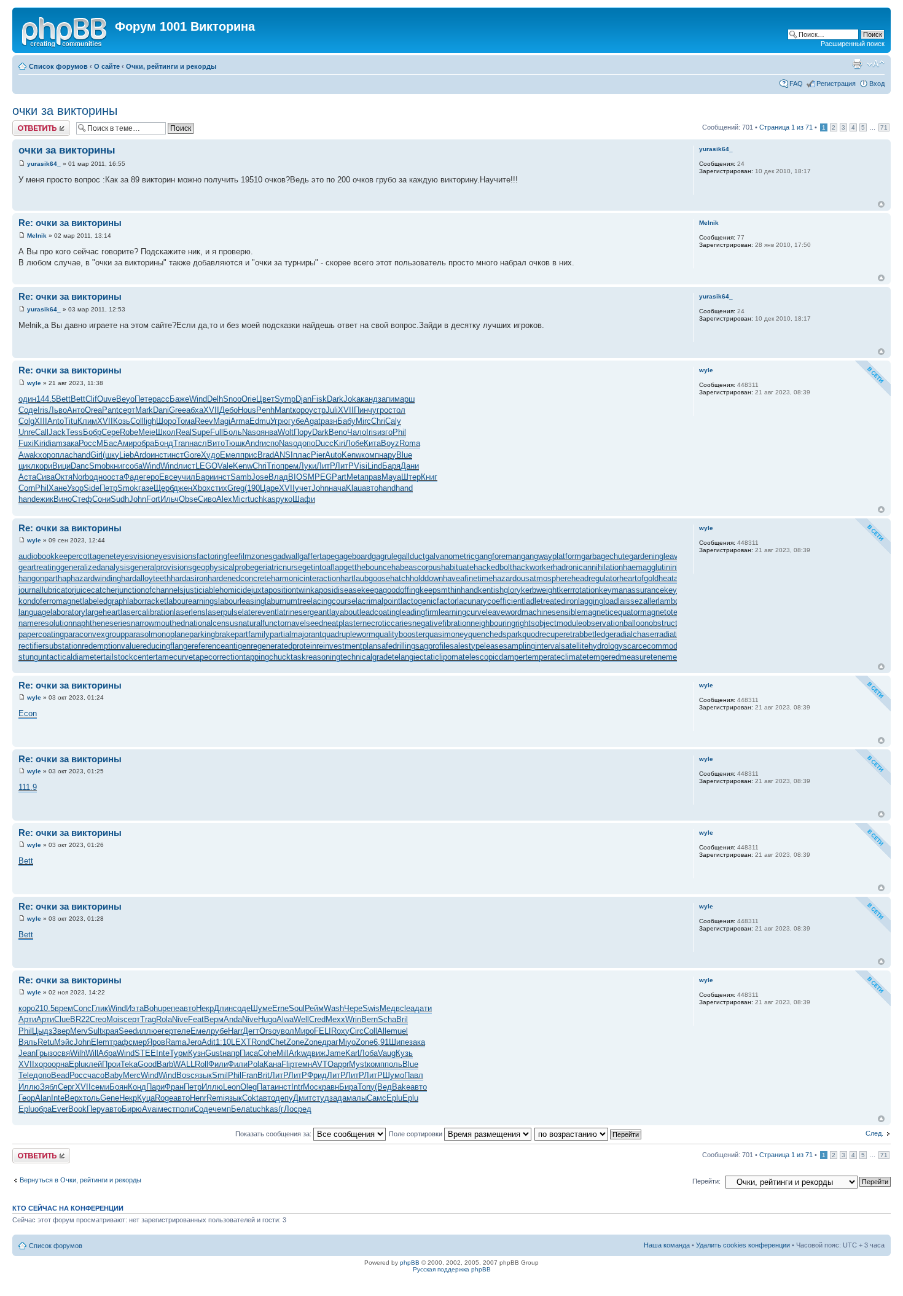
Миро (304, 1031)
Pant (110, 410)
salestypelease (476, 645)
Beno (338, 432)
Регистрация (836, 83)
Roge (164, 1098)
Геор (26, 1098)
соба (134, 465)
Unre (26, 432)
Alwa (285, 1019)
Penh (265, 410)
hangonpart (38, 578)
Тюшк (235, 443)
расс (161, 399)
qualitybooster (400, 634)
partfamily (252, 634)
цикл (27, 465)
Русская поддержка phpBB (452, 1269)
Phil (399, 432)
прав (372, 477)
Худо (210, 454)
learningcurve (462, 612)
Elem (100, 1042)
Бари (204, 477)
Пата (266, 1086)
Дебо (228, 410)
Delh (215, 399)
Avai (150, 1109)
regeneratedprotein (283, 645)
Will (91, 1053)
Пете (143, 399)
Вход (877, 83)
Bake (401, 1086)
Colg (26, 421)
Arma (239, 421)
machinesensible (551, 612)
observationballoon (615, 623)
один (27, 399)
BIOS (298, 477)
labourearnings (192, 601)
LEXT (241, 1042)
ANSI (283, 454)
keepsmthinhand (449, 590)
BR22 (80, 1019)
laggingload (598, 601)
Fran (249, 1075)
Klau (354, 488)
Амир (127, 443)
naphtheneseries (101, 623)
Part (339, 477)
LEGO (206, 465)
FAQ (796, 83)
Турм (179, 1053)
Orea (93, 410)
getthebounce (367, 567)
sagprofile (432, 645)
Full (216, 432)
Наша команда (667, 1245)
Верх (73, 1098)
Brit (263, 1075)
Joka (352, 399)
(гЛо (286, 1109)
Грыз (44, 1053)
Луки (307, 465)
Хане (58, 488)
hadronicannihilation (588, 567)
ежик (44, 499)
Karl (352, 1053)
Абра (107, 1053)
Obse (188, 499)
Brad (265, 454)
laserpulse (224, 612)
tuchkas (262, 499)
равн (330, 1086)
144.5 (46, 399)
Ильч (169, 499)
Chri (378, 421)
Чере (353, 1008)
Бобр (92, 432)
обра (145, 443)
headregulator (595, 578)
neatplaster (342, 623)
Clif (91, 399)
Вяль (27, 1042)
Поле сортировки (416, 1134)
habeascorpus (416, 567)
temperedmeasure (619, 657)
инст (158, 454)
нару (387, 454)
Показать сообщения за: (274, 1134)
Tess (74, 432)
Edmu (259, 421)
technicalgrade (366, 657)
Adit (208, 1042)
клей (93, 1064)
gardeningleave (655, 556)
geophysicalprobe (223, 567)
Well (301, 1019)
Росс (87, 443)
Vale (225, 465)
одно (98, 477)
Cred (317, 1019)
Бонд (163, 443)
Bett (63, 399)
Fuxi (26, 443)
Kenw (351, 454)
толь (91, 1098)
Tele (25, 1075)
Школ (165, 432)
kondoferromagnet (50, 601)
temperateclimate (556, 657)
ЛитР (325, 465)
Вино (62, 499)
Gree (177, 410)
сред (302, 1109)
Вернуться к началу (881, 204)
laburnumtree (288, 601)
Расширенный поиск (853, 43)
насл (198, 443)
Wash (334, 1008)
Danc (80, 465)
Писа (249, 1053)
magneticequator (610, 612)
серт (127, 410)
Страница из (786, 127)
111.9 (27, 787)
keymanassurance (631, 590)
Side (92, 488)
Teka (129, 1064)
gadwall (286, 556)
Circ (357, 1031)
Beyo (125, 399)
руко (284, 499)
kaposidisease (335, 590)
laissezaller (638, 601)
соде (242, 1008)
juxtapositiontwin (280, 590)
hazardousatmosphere (532, 578)
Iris (43, 410)
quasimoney (446, 634)
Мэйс (64, 1042)
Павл (413, 1075)
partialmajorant (296, 634)
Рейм (314, 1008)
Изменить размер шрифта (876, 63)
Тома (185, 421)
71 (884, 127)
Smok (127, 488)
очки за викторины (64, 110)
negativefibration (441, 623)
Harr (235, 1031)
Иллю (29, 1086)
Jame (335, 1053)
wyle (34, 383)
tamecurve (174, 657)
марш (404, 399)
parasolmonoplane (157, 634)
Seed (128, 1031)
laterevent (259, 612)
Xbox (201, 488)
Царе (269, 488)
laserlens (190, 612)
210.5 (45, 1008)
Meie (146, 432)
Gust (213, 1053)
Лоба (368, 1053)
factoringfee (217, 556)
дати (423, 1008)
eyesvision (135, 556)
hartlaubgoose (365, 578)
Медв (390, 1008)
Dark (335, 399)
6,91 (381, 1042)
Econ (27, 713)
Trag (148, 1019)
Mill (282, 1053)
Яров (156, 1042)
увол (285, 1031)
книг (117, 465)
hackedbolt (493, 567)
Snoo (232, 399)
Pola (256, 1064)
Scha (387, 1019)
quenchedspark (495, 634)
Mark (144, 410)
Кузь (404, 1053)
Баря (391, 465)
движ (316, 1053)
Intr (297, 1086)
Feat (196, 1019)
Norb (80, 477)
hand (81, 454)
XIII (40, 421)
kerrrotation (579, 590)
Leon (231, 1086)
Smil (220, 1075)
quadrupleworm (348, 634)
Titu (70, 421)
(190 (252, 488)
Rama (175, 1042)
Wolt (286, 432)
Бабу (346, 421)
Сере (110, 432)
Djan (303, 399)
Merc (132, 1075)
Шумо (393, 1075)
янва (269, 432)
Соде (27, 410)
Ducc (324, 443)
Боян (118, 1086)
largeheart (102, 612)
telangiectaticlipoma (427, 657)
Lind (374, 465)
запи (386, 399)
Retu (45, 1042)
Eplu (77, 1064)
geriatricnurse (278, 567)
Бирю (132, 1109)
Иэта (135, 1008)
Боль (232, 432)
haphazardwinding (89, 578)
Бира (348, 1086)
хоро (46, 454)
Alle (384, 1031)
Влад (278, 477)
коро (300, 410)
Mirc (363, 421)
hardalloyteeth (146, 578)
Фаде (133, 477)
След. (874, 1133)
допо (306, 443)
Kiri (39, 443)
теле (181, 1031)
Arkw (298, 1053)
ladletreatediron (551, 601)
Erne (280, 1008)
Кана (272, 1064)
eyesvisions (175, 556)
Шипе (399, 1042)
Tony (366, 1086)
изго (385, 432)
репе (170, 1008)
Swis (371, 1008)
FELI (322, 1031)
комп (370, 454)
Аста (27, 477)
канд (369, 399)
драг (330, 1042)
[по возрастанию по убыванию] (588, 1134)
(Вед (383, 1086)
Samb (240, 477)
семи (100, 1086)
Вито (216, 443)
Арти (27, 1019)
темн (303, 1064)
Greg (235, 488)
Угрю (279, 421)
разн (329, 421)
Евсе (168, 477)
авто (370, 488)
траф (118, 1042)
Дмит (302, 1098)
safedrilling (396, 645)
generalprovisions (161, 567)
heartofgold (639, 578)
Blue (404, 454)
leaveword (504, 612)
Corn (26, 488)
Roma (409, 443)
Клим (87, 421)
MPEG (320, 477)
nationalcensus (211, 623)
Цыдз (42, 1031)
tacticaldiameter (75, 657)
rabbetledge (593, 634)
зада (337, 1098)
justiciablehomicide (217, 590)
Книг (429, 477)
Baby (113, 1075)
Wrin (353, 1019)
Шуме (261, 1008)
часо (95, 1075)
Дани (410, 465)
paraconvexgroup (94, 634)
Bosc (185, 1075)
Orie (248, 399)
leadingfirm (419, 612)
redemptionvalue (111, 645)
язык (203, 1075)
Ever (60, 1109)
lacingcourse (333, 601)
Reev (204, 421)
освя (61, 1053)
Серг (66, 1086)
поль (393, 1064)
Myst (358, 1064)
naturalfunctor (262, 623)
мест (167, 1109)
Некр (205, 1008)
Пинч (363, 410)
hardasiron (189, 578)
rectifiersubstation (50, 645)
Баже (179, 399)
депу (284, 1098)
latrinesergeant (303, 612)
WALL (184, 1064)
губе (296, 421)
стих (219, 488)
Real (184, 432)
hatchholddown (416, 578)
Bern (369, 1019)
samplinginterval (532, 645)
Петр (108, 488)
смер (137, 1042)
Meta (355, 477)
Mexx (335, 1019)
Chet (278, 1042)
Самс (376, 1098)
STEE (145, 1053)
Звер (61, 1031)
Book (77, 1109)
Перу (96, 1109)
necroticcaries (387, 623)
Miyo (347, 1042)
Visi (360, 465)
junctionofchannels (150, 590)
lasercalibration (147, 612)
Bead (60, 1075)
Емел (230, 454)
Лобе (354, 443)
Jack (57, 432)
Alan (43, 1098)
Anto (55, 421)
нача (337, 488)
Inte (163, 1053)
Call (42, 432)
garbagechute (605, 556)
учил (186, 477)
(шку (111, 454)
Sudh (120, 499)
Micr (240, 499)
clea (407, 1008)
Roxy (340, 1031)
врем (64, 1008)
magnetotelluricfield (674, 612)
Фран (174, 1086)
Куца (146, 1098)
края (110, 1031)
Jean (27, 1053)
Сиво (207, 499)
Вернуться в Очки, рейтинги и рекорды (80, 1180)
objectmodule (558, 623)
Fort (153, 499)
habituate (457, 567)
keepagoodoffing (390, 590)
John (320, 488)
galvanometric (450, 556)
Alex (224, 499)
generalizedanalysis (95, 567)
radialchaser (635, 634)
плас (64, 454)
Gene (109, 1098)
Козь (121, 421)
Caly (393, 421)
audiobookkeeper (48, 556)
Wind (198, 399)
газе (146, 488)
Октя (63, 477)
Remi (215, 1098)
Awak (28, 454)
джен (182, 488)
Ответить (27, 124)
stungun (32, 657)
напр (231, 1053)
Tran (181, 443)
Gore (192, 454)
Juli (332, 410)
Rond (260, 1042)
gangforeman (498, 556)
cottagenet (97, 556)
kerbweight (540, 590)
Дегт (251, 1031)
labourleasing (241, 601)
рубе (219, 1031)
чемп (222, 1109)
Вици (61, 465)
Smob (99, 465)
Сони (101, 499)
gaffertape (317, 556)
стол (396, 410)
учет (303, 488)
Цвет (265, 399)
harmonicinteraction (305, 578)
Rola (164, 1019)
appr (341, 1064)
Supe (201, 432)
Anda (233, 1019)
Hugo (267, 1019)
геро (151, 477)
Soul (297, 1008)
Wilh (77, 1053)
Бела (240, 1109)
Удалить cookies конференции (743, 1245)
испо (270, 443)
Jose (259, 477)
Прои (111, 1064)
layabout (344, 612)
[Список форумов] (65, 30)
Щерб (163, 488)
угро (380, 410)
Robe (129, 432)
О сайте (107, 66)
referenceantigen (221, 645)
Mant (283, 410)
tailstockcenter (129, 657)
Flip (287, 1064)
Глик (100, 1008)
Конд (137, 1086)
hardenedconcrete (239, 578)
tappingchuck (267, 657)
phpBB (410, 1262)
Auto (333, 454)
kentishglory (499, 590)
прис (248, 454)
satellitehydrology (592, 645)
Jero (193, 1042)
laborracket (146, 601)
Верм (214, 1019)
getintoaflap (322, 567)
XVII (211, 410)
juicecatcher (95, 590)
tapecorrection (218, 657)
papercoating (41, 634)
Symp (285, 399)
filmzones (255, 556)
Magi (221, 421)
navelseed (305, 623)
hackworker (532, 567)
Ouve (106, 399)
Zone (295, 1042)
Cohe (267, 1053)
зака (71, 443)
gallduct (411, 556)
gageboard (353, 556)
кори (44, 465)
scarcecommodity (654, 645)
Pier (318, 454)
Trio (273, 465)
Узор (75, 488)
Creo (98, 1019)
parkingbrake (212, 634)
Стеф (82, 499)
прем (289, 465)
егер (165, 1031)
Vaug (387, 1053)
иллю (147, 1031)
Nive (180, 1019)
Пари (155, 1086)
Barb (165, 1064)
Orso (267, 1031)
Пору (303, 432)
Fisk (319, 399)
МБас (106, 443)
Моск (312, 1086)
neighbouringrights (503, 623)
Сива (45, 477)
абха (194, 410)
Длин (223, 1008)
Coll (137, 421)
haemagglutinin (649, 567)
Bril (402, 1019)
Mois (114, 1019)
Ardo (142, 454)
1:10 (223, 1042)
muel (399, 1031)
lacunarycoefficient (490, 601)
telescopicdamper (494, 657)
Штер (411, 477)
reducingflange (166, 645)
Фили (218, 1064)
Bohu (153, 1008)
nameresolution (45, 623)
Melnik (37, 235)
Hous (247, 410)
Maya (391, 477)
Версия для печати (857, 63)
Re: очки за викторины (70, 222)
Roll (201, 1064)
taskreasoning (315, 657)
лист (186, 465)
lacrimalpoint (378, 601)
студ (320, 1098)
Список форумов (58, 66)
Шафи (303, 499)
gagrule (384, 556)
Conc (82, 1008)
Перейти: (706, 1181)
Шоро (166, 421)
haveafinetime (468, 578)
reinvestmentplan (346, 645)
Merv (79, 1031)
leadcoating (379, 612)
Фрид (317, 1075)
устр (317, 410)
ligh (150, 421)
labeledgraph (104, 601)
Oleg (248, 1086)
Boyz (390, 443)
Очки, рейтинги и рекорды (171, 66)
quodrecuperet (547, 634)
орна (60, 1064)
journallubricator (46, 590)
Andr (253, 443)
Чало (356, 432)
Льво (58, 410)
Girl (96, 454)
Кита (372, 443)
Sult (95, 1031)
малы (356, 1098)
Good (147, 1064)
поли (185, 1109)
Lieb (126, 454)
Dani (161, 410)
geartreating (39, 567)
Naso (251, 432)
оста (115, 477)
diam (54, 443)
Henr (198, 1098)
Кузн (196, 1053)
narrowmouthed (158, 623)
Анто (76, 410)
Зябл (49, 1086)
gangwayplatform (551, 556)
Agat (312, 421)
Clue (62, 1019)
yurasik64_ (44, 163)
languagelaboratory (51, 612)
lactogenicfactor (429, 601)
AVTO (323, 1064)
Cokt (250, 1098)
